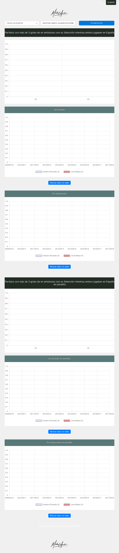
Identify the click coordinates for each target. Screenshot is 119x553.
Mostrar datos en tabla (59, 183)
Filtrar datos (96, 23)
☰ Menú (111, 2)
